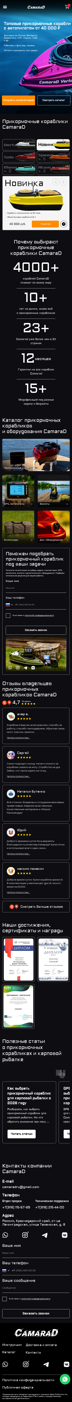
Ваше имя (12, 581)
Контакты (33, 1352)
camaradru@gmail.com (20, 1187)
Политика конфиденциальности (28, 1380)
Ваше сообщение (18, 1280)
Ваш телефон (15, 598)
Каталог (9, 1352)
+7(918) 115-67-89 (16, 1207)
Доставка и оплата (41, 1345)
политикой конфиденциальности (39, 615)
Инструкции (12, 1345)
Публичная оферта (17, 1387)
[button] (18, 100)
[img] (54, 491)
